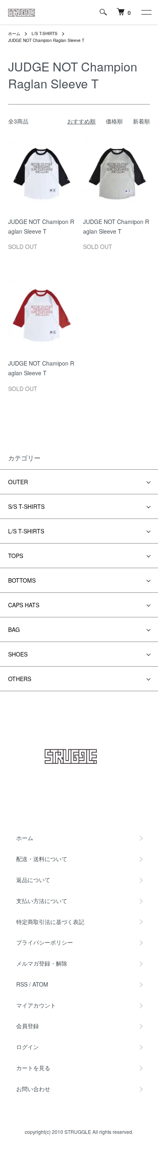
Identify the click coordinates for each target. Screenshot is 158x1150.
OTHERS (19, 679)
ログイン (27, 1047)
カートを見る (33, 1068)
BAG (14, 629)
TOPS (15, 556)
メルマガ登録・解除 (41, 963)
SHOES (18, 654)
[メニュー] (146, 12)
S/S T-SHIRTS (26, 506)
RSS (22, 984)
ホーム (14, 33)
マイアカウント (36, 1005)
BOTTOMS (22, 580)
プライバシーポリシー (44, 942)
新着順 (141, 121)
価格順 (114, 121)
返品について (33, 880)
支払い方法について (41, 901)
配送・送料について (41, 859)
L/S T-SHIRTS (45, 33)
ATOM (40, 984)
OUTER (18, 482)
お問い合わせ (33, 1089)
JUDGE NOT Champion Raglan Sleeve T (46, 40)
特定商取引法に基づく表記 (50, 922)
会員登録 (27, 1026)
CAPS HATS (23, 605)
